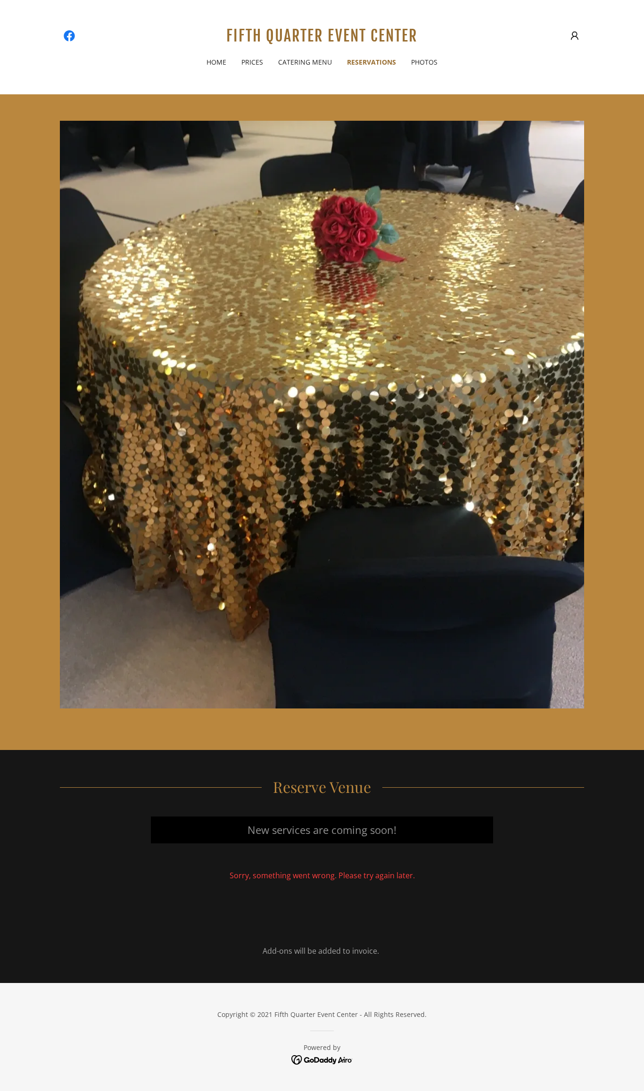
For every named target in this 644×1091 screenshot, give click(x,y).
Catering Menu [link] (305, 62)
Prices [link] (252, 62)
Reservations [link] (371, 62)
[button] (574, 35)
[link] (69, 35)
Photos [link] (424, 62)
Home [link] (216, 62)
